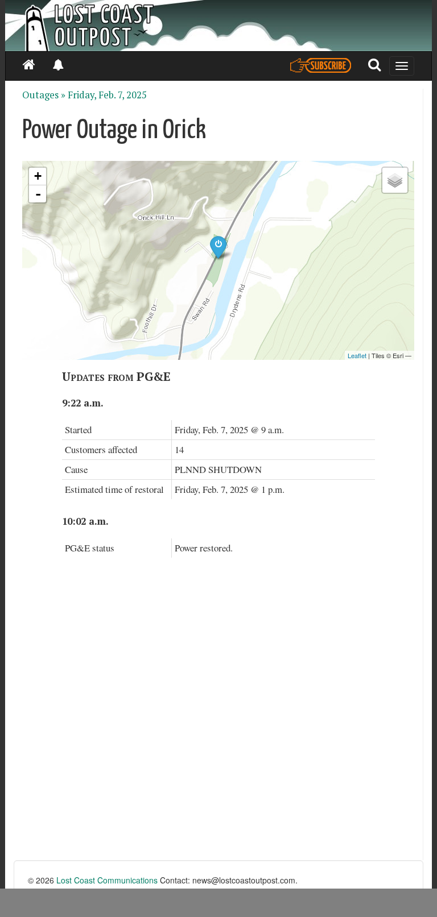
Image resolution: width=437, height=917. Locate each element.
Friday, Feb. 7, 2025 (107, 95)
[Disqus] (218, 716)
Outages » (43, 95)
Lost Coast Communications (107, 880)
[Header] (218, 25)
